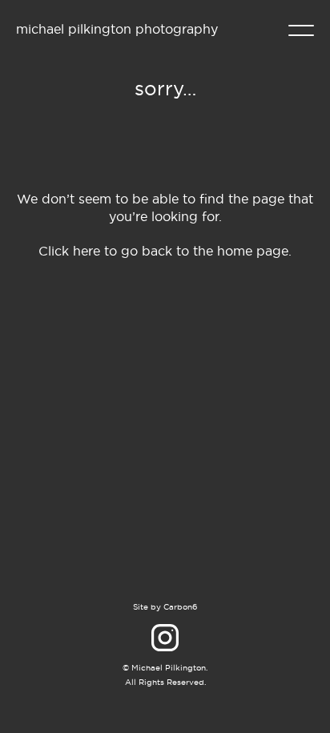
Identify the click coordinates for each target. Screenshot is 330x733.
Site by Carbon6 (165, 607)
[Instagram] (165, 637)
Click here (69, 251)
